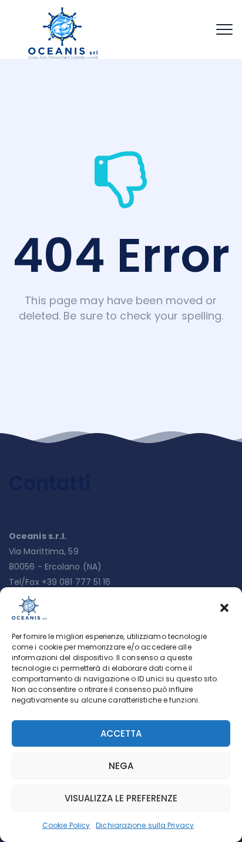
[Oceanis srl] (64, 32)
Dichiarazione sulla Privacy (145, 825)
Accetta (121, 733)
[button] (224, 608)
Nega (121, 766)
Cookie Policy (66, 825)
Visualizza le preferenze (121, 798)
